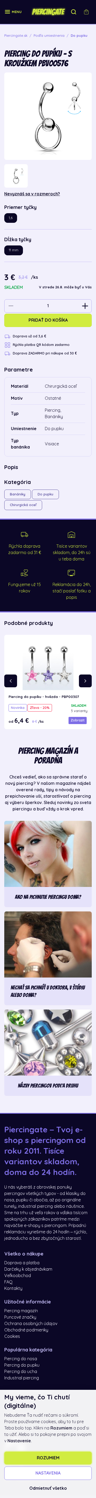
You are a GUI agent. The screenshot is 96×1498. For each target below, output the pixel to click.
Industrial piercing (21, 1378)
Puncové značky (20, 1317)
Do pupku (45, 494)
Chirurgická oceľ (23, 505)
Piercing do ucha (20, 1371)
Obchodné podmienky (26, 1330)
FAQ (8, 1282)
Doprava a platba (21, 1263)
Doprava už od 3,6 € (29, 336)
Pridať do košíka (48, 320)
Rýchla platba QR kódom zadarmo (41, 345)
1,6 (11, 218)
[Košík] (86, 12)
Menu (17, 12)
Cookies (12, 1336)
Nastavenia (48, 1473)
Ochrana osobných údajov (30, 1323)
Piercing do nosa (20, 1358)
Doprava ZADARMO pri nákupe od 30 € (45, 353)
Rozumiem (48, 1458)
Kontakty (13, 1288)
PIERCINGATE (48, 12)
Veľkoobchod (17, 1275)
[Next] (85, 681)
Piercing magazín (21, 1311)
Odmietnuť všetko (48, 1488)
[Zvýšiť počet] (85, 306)
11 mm (13, 250)
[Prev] (10, 681)
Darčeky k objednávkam (28, 1269)
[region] (48, 176)
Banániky (17, 494)
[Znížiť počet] (11, 306)
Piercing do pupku (21, 1365)
